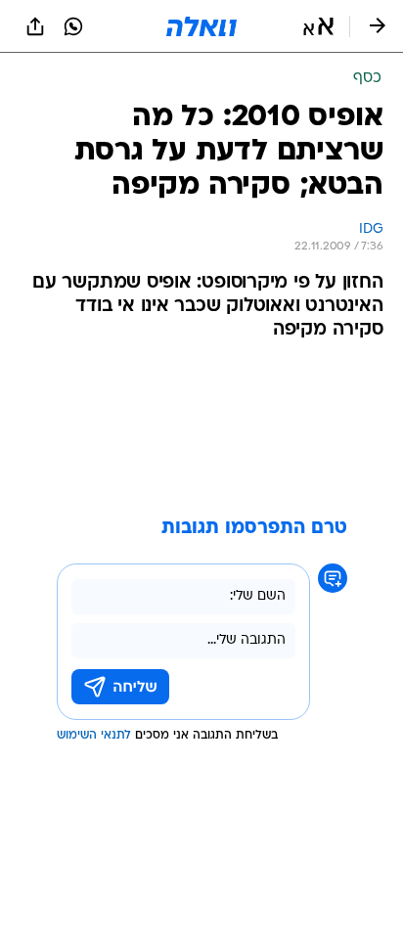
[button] (318, 26)
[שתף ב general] (35, 26)
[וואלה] (201, 26)
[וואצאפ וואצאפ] (73, 26)
